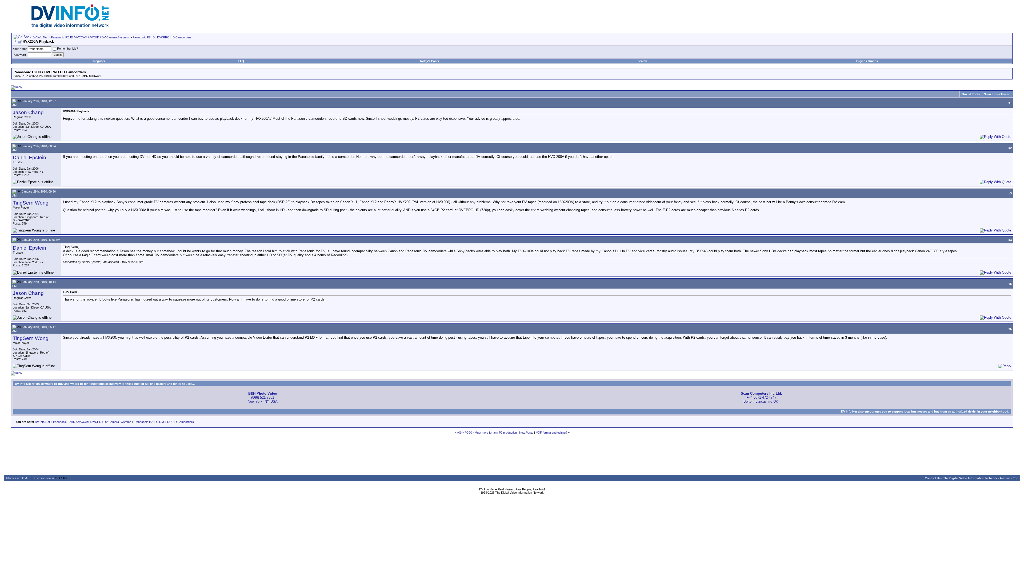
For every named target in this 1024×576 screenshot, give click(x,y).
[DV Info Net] (70, 27)
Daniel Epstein (29, 157)
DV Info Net (40, 37)
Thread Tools (970, 94)
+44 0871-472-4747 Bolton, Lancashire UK (761, 397)
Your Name (20, 48)
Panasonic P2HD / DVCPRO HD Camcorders (162, 37)
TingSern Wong (31, 203)
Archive (1005, 478)
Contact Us (933, 478)
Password (19, 54)
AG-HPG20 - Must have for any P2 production (487, 432)
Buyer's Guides (867, 61)
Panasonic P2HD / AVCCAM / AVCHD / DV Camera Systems (90, 37)
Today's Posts (429, 61)
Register (99, 61)
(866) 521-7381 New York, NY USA (263, 397)
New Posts (526, 432)
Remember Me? (67, 48)
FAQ (241, 61)
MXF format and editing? (551, 432)
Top (1015, 478)
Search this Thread (997, 94)
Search (642, 61)
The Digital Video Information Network (970, 478)
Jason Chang (28, 112)
